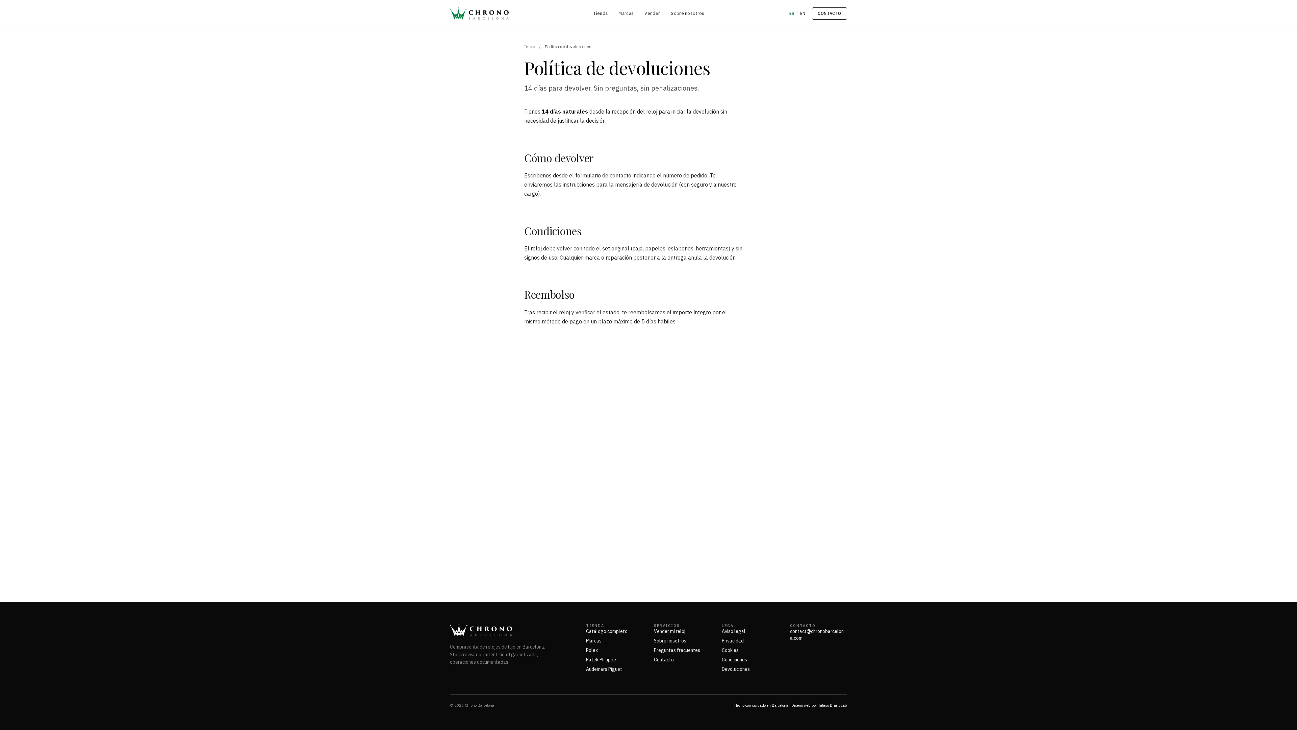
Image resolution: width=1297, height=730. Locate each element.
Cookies (730, 650)
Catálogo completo (607, 631)
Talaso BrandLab (832, 705)
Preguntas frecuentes (677, 650)
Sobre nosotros (688, 13)
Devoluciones (736, 669)
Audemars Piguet (604, 669)
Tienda (600, 13)
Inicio (529, 46)
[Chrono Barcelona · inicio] (479, 13)
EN (803, 13)
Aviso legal (733, 631)
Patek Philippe (601, 660)
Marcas (626, 13)
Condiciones (734, 660)
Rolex (592, 650)
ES (791, 13)
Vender (652, 13)
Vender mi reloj (669, 631)
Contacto (829, 13)
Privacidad (733, 641)
